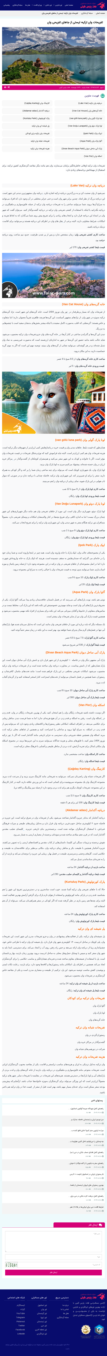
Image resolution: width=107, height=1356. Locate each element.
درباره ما (66, 1305)
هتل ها (66, 1313)
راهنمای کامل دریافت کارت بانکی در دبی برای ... (86, 1196)
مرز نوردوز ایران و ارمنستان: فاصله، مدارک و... (87, 1119)
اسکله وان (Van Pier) (93, 156)
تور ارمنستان (42, 1321)
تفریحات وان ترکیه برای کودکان (37, 133)
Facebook (20, 1329)
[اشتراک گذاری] (9, 87)
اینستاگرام (21, 1305)
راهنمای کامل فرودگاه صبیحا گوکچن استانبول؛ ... (86, 1108)
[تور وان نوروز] (67, 312)
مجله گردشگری (63, 1317)
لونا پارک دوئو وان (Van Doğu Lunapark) (85, 126)
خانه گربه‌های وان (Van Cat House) (87, 111)
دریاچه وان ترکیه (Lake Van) (90, 103)
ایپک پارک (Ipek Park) (92, 133)
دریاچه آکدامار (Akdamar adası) (36, 111)
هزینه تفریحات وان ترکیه (40, 148)
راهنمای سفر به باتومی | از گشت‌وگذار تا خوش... (86, 1163)
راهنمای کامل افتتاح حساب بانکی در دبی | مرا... (86, 1152)
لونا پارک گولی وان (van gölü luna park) (86, 118)
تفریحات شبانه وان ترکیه (40, 141)
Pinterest (20, 1321)
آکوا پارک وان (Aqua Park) (91, 141)
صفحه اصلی (100, 13)
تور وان (44, 1309)
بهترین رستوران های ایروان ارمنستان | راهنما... (86, 1185)
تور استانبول (42, 1305)
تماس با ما (65, 1309)
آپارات (22, 1309)
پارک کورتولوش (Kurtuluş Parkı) (36, 118)
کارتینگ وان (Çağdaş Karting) (36, 103)
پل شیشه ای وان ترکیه (40, 126)
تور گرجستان (42, 1313)
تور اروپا (44, 1317)
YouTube (20, 1313)
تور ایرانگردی (42, 1334)
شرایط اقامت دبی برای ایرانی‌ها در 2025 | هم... (86, 1207)
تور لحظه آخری (41, 1329)
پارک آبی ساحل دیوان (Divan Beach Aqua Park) (82, 148)
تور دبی (44, 1325)
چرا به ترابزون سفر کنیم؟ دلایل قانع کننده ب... (87, 1130)
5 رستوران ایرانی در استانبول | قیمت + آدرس (87, 1174)
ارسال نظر (53, 1272)
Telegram (20, 1317)
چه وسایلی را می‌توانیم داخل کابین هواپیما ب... (86, 1141)
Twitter (21, 1325)
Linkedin (21, 1334)
